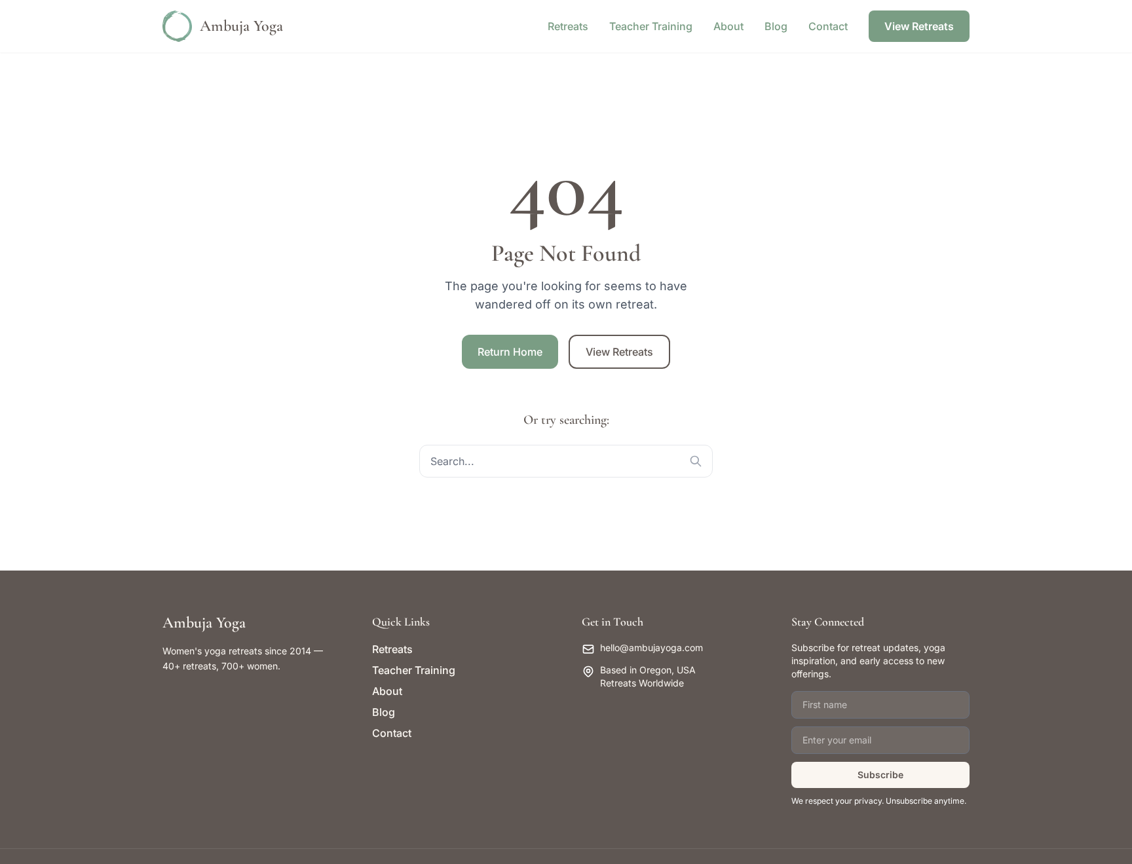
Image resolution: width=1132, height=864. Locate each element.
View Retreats (919, 26)
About (728, 26)
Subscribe (880, 774)
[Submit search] (696, 461)
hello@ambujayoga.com (651, 647)
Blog (775, 26)
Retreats (568, 26)
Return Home (510, 351)
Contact (828, 26)
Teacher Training (650, 26)
